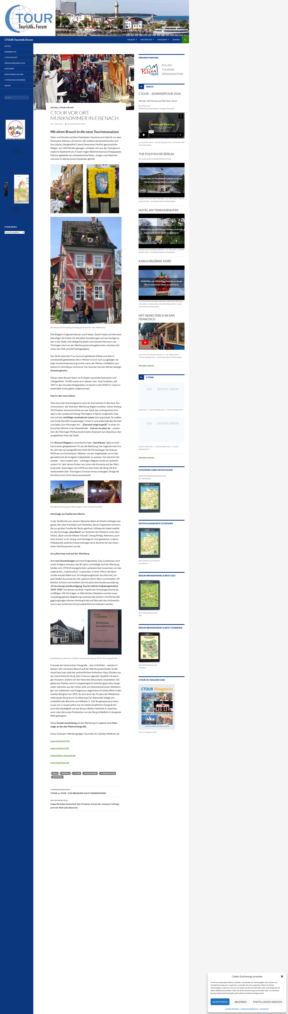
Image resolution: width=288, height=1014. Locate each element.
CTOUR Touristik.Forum (18, 39)
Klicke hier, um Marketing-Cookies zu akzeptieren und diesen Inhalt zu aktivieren (162, 180)
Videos (149, 86)
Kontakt (176, 40)
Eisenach (65, 773)
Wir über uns (146, 40)
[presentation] (14, 151)
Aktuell (54, 107)
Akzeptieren (220, 1001)
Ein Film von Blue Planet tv (152, 354)
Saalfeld (143, 410)
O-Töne (150, 377)
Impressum (264, 1009)
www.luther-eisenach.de (62, 755)
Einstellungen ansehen (267, 1001)
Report (7, 86)
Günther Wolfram (76, 124)
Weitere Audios (147, 458)
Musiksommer (90, 773)
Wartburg (57, 777)
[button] (282, 976)
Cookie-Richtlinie (232, 1009)
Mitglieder (162, 40)
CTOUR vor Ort (66, 107)
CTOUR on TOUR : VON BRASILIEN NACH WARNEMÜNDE (78, 791)
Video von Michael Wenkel (152, 198)
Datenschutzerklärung (249, 1009)
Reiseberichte (10, 52)
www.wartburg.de (59, 748)
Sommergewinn (108, 773)
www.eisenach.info (60, 740)
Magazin (131, 40)
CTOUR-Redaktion (163, 142)
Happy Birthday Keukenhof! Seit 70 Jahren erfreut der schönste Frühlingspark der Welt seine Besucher (85, 804)
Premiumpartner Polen (14, 63)
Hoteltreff (9, 69)
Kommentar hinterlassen (163, 201)
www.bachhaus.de (59, 762)
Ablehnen (240, 1001)
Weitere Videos (147, 366)
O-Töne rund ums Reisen (14, 80)
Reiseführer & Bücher (13, 74)
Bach (55, 773)
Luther (77, 773)
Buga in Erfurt (146, 446)
